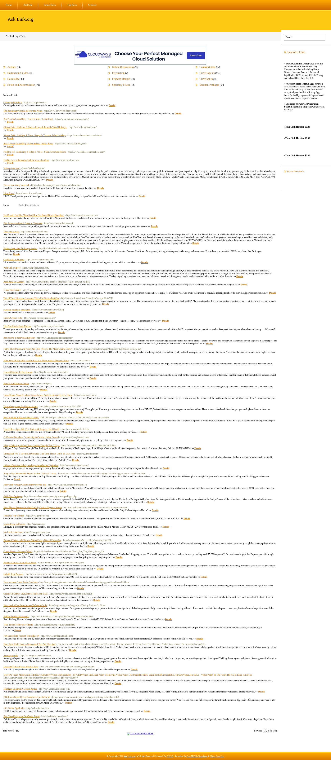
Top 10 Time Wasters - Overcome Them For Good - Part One (31, 298)
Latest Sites (50, 4)
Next (275, 730)
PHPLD (170, 756)
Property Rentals (121, 78)
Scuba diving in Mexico (14, 524)
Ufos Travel (8, 193)
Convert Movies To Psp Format (17, 372)
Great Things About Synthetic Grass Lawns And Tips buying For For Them (37, 395)
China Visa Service (12, 290)
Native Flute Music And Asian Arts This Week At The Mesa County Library (37, 349)
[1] (264, 730)
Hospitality (13, 78)
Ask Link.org (21, 19)
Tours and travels (11, 231)
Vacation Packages (209, 84)
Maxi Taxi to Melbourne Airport (18, 624)
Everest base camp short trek (16, 185)
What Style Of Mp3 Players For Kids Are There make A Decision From (36, 360)
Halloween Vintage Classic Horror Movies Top (24, 484)
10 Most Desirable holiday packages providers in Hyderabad (30, 465)
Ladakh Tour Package (13, 574)
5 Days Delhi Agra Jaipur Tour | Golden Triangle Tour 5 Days (31, 445)
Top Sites (72, 4)
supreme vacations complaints (16, 309)
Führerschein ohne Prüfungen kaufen (20, 248)
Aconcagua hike (10, 655)
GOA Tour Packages (12, 496)
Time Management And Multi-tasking (20, 406)
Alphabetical (34, 205)
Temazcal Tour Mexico (13, 515)
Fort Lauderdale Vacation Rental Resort (21, 636)
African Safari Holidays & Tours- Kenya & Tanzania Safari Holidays (34, 135)
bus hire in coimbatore (13, 532)
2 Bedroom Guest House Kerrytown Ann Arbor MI (26, 697)
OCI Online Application (14, 708)
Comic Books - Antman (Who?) (17, 551)
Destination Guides (17, 73)
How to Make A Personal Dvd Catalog (21, 417)
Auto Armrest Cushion (13, 281)
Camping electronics (12, 102)
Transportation (207, 67)
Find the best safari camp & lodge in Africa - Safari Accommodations (34, 152)
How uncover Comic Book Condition (20, 582)
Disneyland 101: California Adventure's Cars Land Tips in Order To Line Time (39, 453)
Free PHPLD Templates (197, 756)
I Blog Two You (217, 756)
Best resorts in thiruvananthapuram (19, 337)
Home (9, 4)
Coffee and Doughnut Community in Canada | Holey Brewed (31, 437)
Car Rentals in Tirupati (13, 259)
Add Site (27, 4)
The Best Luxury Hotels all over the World (22, 110)
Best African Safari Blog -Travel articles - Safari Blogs (28, 143)
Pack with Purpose (11, 267)
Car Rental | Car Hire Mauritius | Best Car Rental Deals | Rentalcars (33, 215)
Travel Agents (207, 73)
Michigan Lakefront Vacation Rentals (20, 689)
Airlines (11, 67)
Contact (92, 4)
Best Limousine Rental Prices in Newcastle (22, 223)
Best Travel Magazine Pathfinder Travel (21, 716)
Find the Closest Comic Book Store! (19, 562)
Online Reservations (123, 67)
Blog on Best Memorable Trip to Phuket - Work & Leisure (29, 473)
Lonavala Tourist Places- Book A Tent (20, 666)
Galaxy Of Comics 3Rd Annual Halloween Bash (25, 593)
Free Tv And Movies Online (16, 383)
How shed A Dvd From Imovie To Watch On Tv (25, 605)
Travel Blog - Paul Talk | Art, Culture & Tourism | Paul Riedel (31, 429)
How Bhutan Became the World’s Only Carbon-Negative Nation (32, 507)
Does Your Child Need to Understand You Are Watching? (29, 644)
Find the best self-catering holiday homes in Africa (26, 160)
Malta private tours (11, 168)
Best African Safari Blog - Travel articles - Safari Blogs (28, 119)
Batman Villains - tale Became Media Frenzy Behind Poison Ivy (32, 540)
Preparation (118, 73)
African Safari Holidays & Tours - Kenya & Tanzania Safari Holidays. (35, 127)
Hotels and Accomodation (21, 84)
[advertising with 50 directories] (140, 733)
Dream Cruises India (12, 318)
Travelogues (206, 78)
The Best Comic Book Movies (17, 326)
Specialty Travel (121, 84)
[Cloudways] (140, 64)
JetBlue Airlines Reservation (16, 616)
